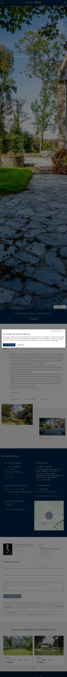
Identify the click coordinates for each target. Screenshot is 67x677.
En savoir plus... (55, 340)
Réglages (21, 345)
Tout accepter (9, 345)
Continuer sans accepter (57, 331)
